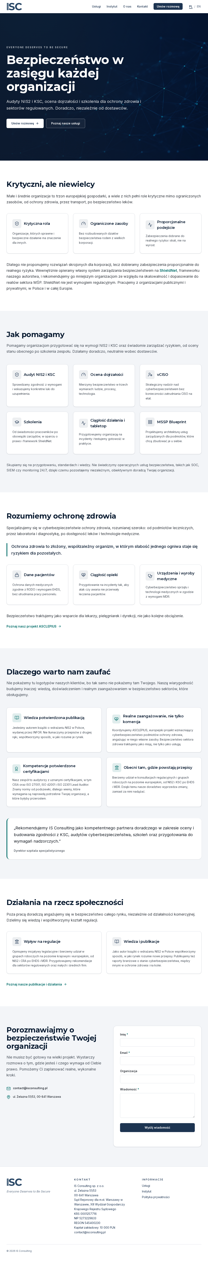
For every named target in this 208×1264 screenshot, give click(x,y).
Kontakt (142, 6)
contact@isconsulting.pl (30, 1088)
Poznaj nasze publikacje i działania (34, 984)
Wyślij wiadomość (157, 1127)
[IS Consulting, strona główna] (14, 6)
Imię (124, 1034)
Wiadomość (129, 1089)
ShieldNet (168, 270)
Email (125, 1052)
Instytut (112, 6)
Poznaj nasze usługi (65, 123)
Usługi (96, 6)
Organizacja (128, 1071)
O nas (127, 6)
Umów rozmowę (168, 6)
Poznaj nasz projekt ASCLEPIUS (31, 626)
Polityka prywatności (156, 1197)
